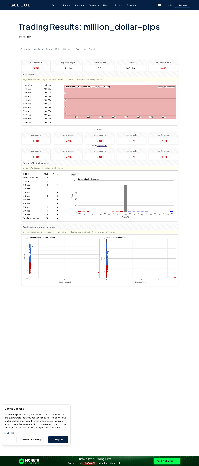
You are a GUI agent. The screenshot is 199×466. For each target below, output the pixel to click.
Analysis (78, 5)
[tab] (25, 49)
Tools (53, 5)
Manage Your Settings (32, 439)
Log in (169, 5)
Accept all (58, 439)
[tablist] (100, 49)
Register (183, 5)
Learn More (9, 433)
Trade (65, 5)
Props (117, 5)
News (105, 5)
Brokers (130, 5)
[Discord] (159, 5)
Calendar (92, 5)
